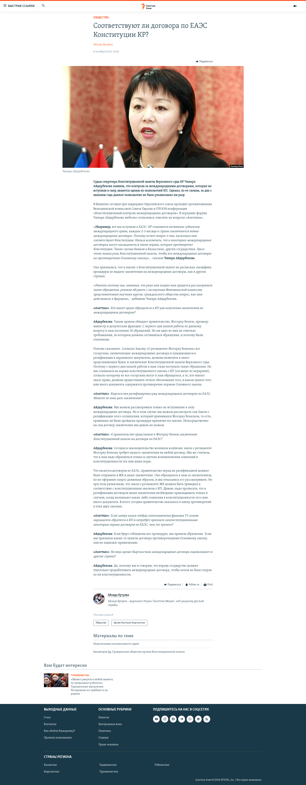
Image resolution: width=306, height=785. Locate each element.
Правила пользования (58, 737)
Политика (104, 731)
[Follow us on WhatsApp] (190, 719)
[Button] (204, 61)
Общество (101, 17)
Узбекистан (162, 765)
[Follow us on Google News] (198, 719)
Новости (103, 717)
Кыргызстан (51, 771)
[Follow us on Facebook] (173, 719)
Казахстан (50, 765)
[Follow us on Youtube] (156, 719)
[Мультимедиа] (295, 6)
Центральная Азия (110, 724)
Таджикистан (108, 765)
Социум (103, 737)
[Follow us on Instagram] (164, 719)
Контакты (50, 724)
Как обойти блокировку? (59, 731)
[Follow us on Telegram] (181, 719)
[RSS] (206, 719)
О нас (47, 717)
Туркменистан (80, 675)
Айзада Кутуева (103, 44)
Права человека (108, 744)
